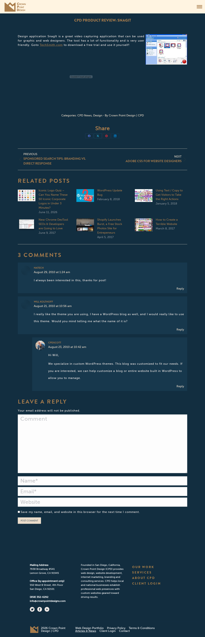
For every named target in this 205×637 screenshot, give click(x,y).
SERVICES (142, 572)
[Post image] (26, 195)
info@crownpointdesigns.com (48, 600)
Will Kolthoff (43, 301)
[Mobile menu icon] (199, 6)
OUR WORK (143, 567)
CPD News (84, 115)
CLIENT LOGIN (146, 583)
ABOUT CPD (143, 578)
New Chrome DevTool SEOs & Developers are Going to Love (53, 224)
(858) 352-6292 (39, 596)
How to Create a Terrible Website (167, 222)
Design (97, 115)
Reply (180, 288)
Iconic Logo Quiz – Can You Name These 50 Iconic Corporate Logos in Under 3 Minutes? (53, 199)
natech (39, 268)
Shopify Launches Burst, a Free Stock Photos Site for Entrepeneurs (109, 226)
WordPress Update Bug (109, 193)
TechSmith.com (51, 45)
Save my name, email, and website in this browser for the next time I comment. (80, 512)
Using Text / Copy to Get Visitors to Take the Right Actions (169, 195)
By (124, 115)
